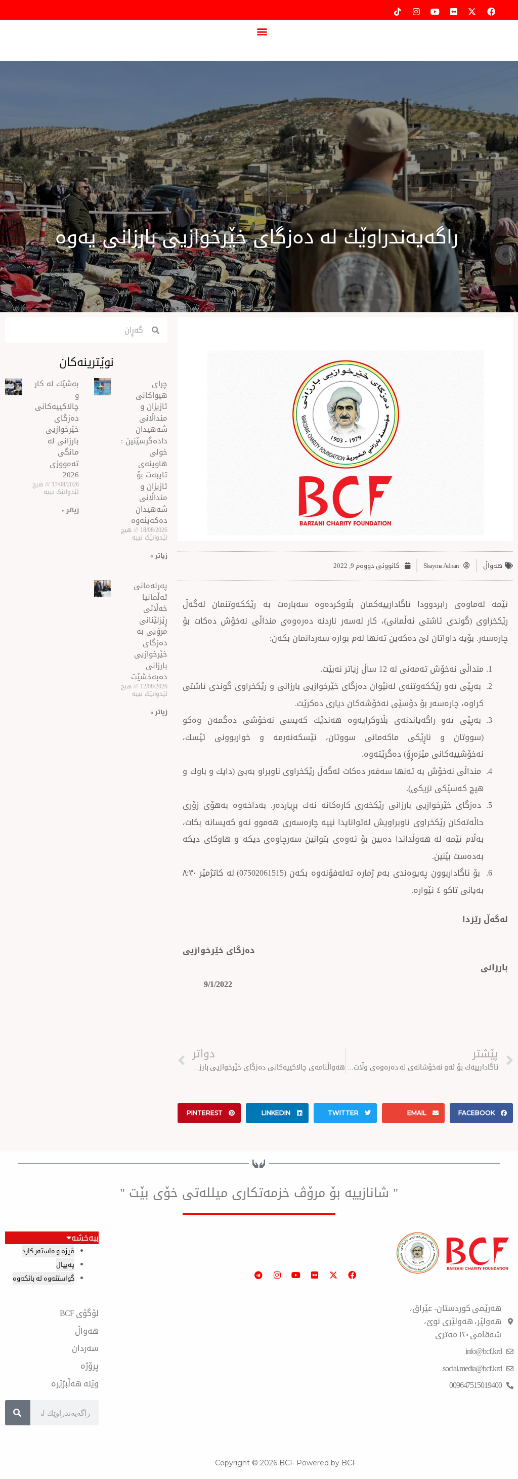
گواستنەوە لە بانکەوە (43, 1278)
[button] (261, 31)
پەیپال (65, 1264)
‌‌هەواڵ (492, 565)
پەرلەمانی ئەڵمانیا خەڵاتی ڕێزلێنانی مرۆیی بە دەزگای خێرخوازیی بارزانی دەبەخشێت (149, 631)
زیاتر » (158, 555)
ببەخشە (85, 1238)
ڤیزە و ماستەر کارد (48, 1251)
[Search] (17, 1412)
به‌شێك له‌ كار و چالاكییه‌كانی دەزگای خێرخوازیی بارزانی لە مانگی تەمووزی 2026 (56, 429)
